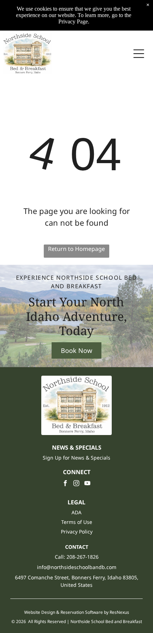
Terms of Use (76, 522)
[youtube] (87, 484)
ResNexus (119, 612)
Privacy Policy (77, 531)
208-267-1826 (83, 556)
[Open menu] (138, 53)
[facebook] (65, 484)
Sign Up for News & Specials (76, 457)
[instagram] (76, 484)
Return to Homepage (76, 249)
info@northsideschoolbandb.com (76, 567)
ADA (76, 512)
